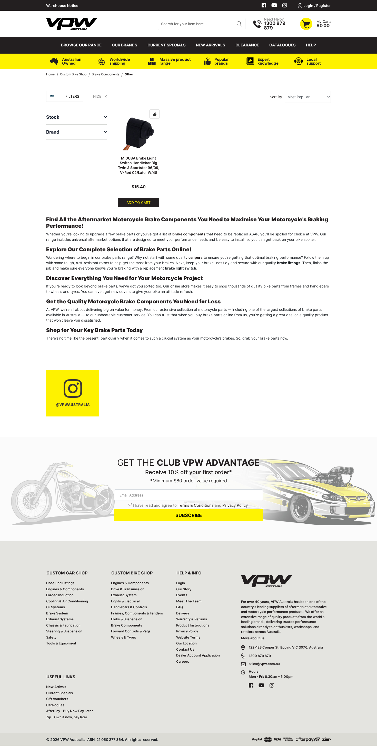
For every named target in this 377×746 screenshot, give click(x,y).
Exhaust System (124, 595)
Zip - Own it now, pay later (66, 717)
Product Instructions (192, 625)
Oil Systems (55, 607)
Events (181, 595)
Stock (52, 117)
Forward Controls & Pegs (131, 631)
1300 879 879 (260, 656)
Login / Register (317, 5)
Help (311, 45)
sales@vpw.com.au (264, 664)
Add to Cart (138, 202)
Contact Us (185, 649)
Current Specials (166, 45)
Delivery (182, 613)
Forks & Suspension (126, 619)
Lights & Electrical (125, 601)
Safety (51, 637)
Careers (182, 661)
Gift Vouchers (57, 699)
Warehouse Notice (62, 5)
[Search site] (239, 24)
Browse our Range (81, 45)
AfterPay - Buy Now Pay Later (69, 711)
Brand (52, 132)
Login (180, 583)
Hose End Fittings (60, 583)
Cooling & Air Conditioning (67, 601)
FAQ (179, 607)
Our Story (183, 589)
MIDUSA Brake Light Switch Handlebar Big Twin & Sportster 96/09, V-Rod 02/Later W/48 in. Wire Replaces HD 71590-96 (138, 170)
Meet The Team (189, 601)
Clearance (247, 45)
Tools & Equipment (61, 643)
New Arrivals (210, 45)
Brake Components (126, 625)
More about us (252, 638)
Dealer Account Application (198, 655)
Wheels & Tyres (123, 637)
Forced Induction (60, 595)
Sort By (276, 97)
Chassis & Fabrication (63, 625)
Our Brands (124, 45)
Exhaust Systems (60, 619)
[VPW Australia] (71, 23)
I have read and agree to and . (191, 505)
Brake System (57, 613)
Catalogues (282, 45)
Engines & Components (65, 589)
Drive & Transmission (127, 589)
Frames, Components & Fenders (137, 613)
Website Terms (188, 637)
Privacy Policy (234, 505)
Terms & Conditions (196, 505)
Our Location (186, 643)
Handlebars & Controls (129, 607)
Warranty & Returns (191, 619)
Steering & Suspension (64, 631)
